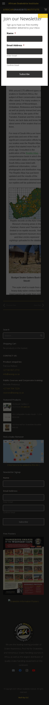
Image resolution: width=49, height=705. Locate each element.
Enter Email (12, 55)
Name (11, 33)
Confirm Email (13, 65)
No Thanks (43, 16)
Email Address (15, 45)
